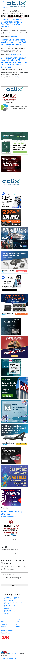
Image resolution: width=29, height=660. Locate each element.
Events (2, 623)
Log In (3, 7)
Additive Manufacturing (7, 630)
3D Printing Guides (10, 594)
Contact (18, 626)
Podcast (18, 619)
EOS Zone (6, 603)
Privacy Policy (4, 658)
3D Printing (4, 632)
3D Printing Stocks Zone (10, 611)
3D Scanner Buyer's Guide (10, 599)
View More (14, 539)
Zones (17, 621)
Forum (17, 623)
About (2, 621)
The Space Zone (8, 610)
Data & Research (7, 10)
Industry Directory (5, 633)
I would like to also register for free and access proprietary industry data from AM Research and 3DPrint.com (12, 579)
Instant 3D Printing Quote (16, 13)
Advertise (5, 13)
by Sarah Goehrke (13, 36)
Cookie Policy (12, 658)
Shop (17, 624)
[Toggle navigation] (3, 17)
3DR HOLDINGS (13, 654)
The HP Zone (7, 607)
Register (8, 7)
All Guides (6, 613)
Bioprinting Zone (8, 608)
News (2, 619)
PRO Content (16, 10)
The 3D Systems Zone (9, 605)
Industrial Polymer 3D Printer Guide (13, 602)
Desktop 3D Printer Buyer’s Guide (12, 597)
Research (3, 626)
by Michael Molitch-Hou (15, 54)
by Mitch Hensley (14, 77)
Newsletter (4, 624)
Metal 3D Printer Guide (9, 600)
